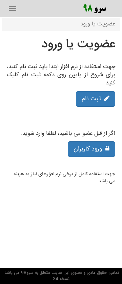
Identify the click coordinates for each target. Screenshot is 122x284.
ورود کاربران (89, 149)
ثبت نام (93, 99)
